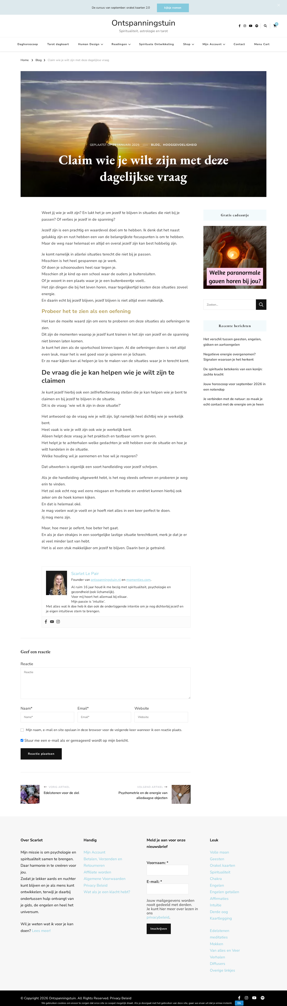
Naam (26, 708)
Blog (155, 145)
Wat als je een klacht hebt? (107, 891)
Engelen (217, 885)
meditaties (219, 937)
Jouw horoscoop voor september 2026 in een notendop (234, 387)
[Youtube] (52, 622)
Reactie (27, 663)
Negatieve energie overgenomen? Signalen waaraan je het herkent (229, 357)
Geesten (217, 858)
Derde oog (219, 911)
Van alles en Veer (225, 950)
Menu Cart (262, 44)
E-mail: (154, 882)
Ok (239, 1003)
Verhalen (217, 957)
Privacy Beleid (96, 885)
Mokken (216, 943)
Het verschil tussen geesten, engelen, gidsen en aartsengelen (232, 342)
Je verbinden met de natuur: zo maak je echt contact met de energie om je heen (233, 402)
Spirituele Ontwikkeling (156, 44)
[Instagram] (58, 622)
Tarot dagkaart (58, 44)
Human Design (89, 44)
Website (141, 708)
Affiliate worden (97, 872)
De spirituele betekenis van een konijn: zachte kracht (232, 372)
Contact (239, 44)
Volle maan (219, 852)
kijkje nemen (173, 8)
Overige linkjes (222, 970)
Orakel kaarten (222, 865)
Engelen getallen (224, 891)
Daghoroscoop (27, 44)
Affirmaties (219, 898)
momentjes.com (138, 579)
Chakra (216, 878)
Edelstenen (219, 930)
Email (83, 708)
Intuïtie (215, 905)
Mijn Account (212, 44)
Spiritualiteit (220, 872)
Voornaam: (157, 863)
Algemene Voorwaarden (104, 878)
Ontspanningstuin (143, 23)
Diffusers (217, 963)
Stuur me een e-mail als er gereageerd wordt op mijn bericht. (76, 740)
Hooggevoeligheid (180, 145)
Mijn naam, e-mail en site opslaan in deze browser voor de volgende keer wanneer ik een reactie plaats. (104, 730)
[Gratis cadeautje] (234, 257)
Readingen (119, 44)
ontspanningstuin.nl (106, 579)
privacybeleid (158, 917)
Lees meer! (41, 930)
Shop (187, 44)
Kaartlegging (221, 918)
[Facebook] (46, 622)
